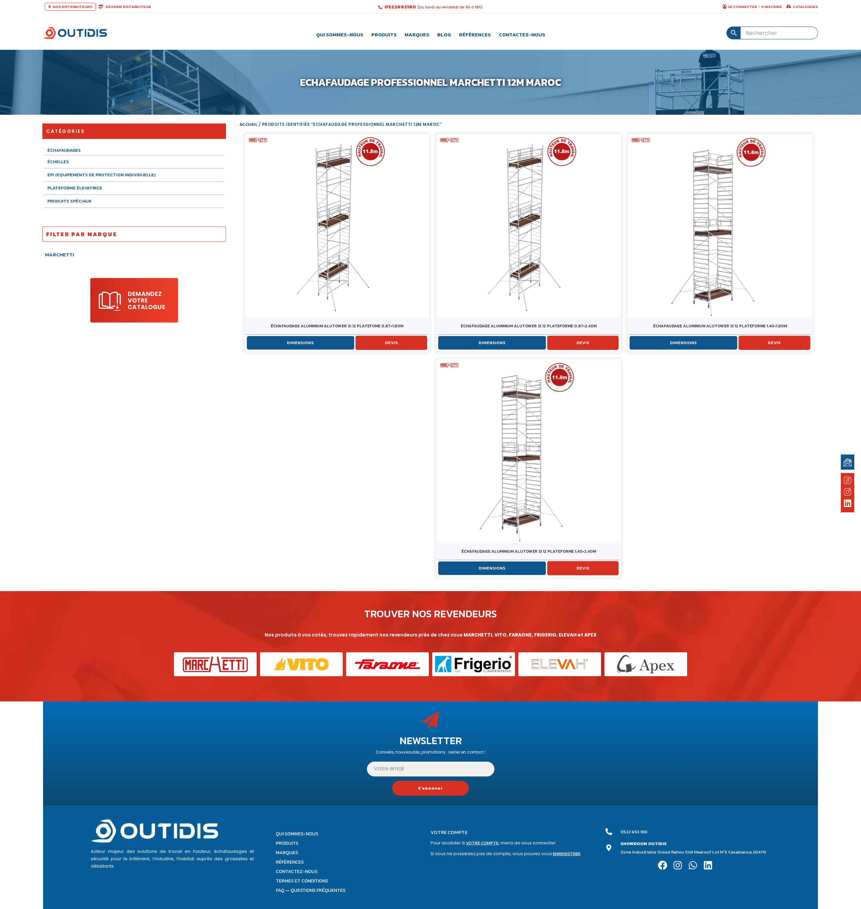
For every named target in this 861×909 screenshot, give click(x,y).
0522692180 (400, 6)
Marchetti (59, 254)
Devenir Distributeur (128, 6)
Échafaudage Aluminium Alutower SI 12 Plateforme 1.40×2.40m (528, 551)
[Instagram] (677, 865)
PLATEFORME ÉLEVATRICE (74, 188)
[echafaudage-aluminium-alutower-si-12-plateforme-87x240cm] (528, 226)
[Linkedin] (707, 865)
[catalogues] (134, 299)
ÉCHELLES (58, 161)
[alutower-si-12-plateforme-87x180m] (337, 226)
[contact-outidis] (848, 461)
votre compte (482, 843)
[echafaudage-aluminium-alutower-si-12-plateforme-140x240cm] (528, 451)
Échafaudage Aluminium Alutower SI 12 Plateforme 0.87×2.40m (529, 326)
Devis (391, 342)
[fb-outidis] (848, 481)
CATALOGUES (805, 6)
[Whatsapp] (692, 865)
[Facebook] (662, 865)
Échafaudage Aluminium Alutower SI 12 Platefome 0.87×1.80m (337, 326)
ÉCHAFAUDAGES (64, 150)
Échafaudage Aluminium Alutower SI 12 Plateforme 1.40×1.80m (720, 326)
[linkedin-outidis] (848, 504)
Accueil (248, 124)
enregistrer (567, 853)
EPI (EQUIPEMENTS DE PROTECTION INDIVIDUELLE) (101, 175)
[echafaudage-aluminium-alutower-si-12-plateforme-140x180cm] (720, 226)
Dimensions (300, 342)
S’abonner (430, 788)
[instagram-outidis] (848, 491)
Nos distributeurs (72, 6)
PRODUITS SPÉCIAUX (69, 201)
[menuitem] (339, 33)
